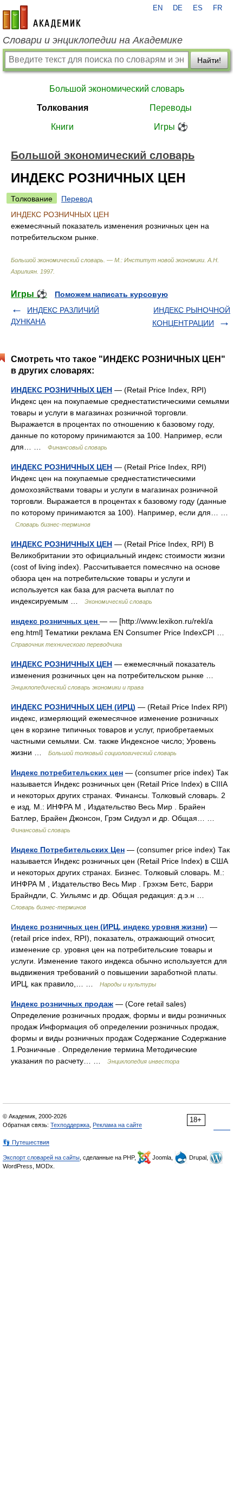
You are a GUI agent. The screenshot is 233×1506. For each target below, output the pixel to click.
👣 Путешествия (26, 1142)
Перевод (76, 198)
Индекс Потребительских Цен (68, 849)
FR (217, 8)
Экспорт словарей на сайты (41, 1157)
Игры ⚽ (171, 126)
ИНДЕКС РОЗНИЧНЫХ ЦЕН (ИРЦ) (73, 707)
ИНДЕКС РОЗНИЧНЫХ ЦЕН (61, 389)
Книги (62, 126)
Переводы (171, 107)
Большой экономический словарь (116, 88)
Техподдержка (69, 1125)
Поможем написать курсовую (111, 294)
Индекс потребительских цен (67, 772)
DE (178, 8)
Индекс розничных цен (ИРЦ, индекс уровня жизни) (109, 926)
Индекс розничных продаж (62, 1003)
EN (158, 8)
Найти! (209, 60)
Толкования (62, 107)
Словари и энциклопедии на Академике (93, 40)
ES (198, 8)
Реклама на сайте (117, 1125)
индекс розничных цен (55, 621)
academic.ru (42, 17)
